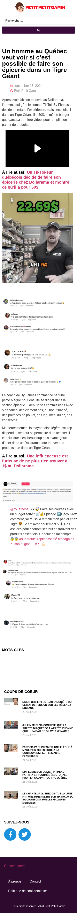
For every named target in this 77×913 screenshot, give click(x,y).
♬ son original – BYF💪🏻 (28, 544)
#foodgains (66, 539)
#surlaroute (27, 539)
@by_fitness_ (20, 509)
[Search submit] (38, 30)
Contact (35, 881)
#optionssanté (47, 539)
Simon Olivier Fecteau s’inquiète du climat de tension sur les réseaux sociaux (47, 705)
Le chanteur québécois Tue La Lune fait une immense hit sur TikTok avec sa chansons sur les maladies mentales (47, 798)
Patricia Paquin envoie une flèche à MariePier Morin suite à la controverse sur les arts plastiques (47, 752)
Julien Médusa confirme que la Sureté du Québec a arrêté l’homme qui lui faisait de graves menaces (47, 728)
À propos (14, 881)
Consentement (14, 866)
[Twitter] (24, 834)
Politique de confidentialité (27, 891)
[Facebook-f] (10, 834)
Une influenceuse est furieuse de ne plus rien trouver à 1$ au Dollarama (35, 461)
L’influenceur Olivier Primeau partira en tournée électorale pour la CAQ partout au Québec (45, 774)
